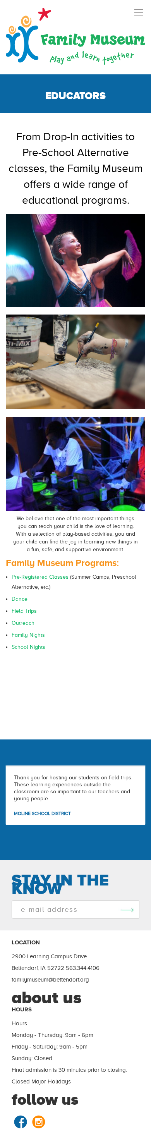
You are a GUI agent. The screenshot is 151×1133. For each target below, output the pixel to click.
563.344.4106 (83, 968)
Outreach (23, 623)
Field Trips (24, 611)
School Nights (28, 647)
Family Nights (28, 635)
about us (47, 997)
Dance (19, 599)
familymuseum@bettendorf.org (50, 980)
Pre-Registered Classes (40, 577)
